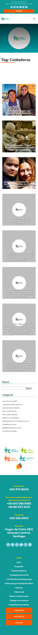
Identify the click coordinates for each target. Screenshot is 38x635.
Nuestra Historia (19, 570)
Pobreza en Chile (9, 424)
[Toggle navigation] (34, 19)
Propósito (19, 566)
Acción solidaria (9, 431)
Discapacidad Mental (11, 408)
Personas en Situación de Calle (15, 421)
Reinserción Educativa (11, 428)
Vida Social (19, 592)
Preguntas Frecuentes (19, 604)
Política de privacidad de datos (19, 583)
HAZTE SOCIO (19, 616)
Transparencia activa (19, 575)
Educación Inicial (9, 411)
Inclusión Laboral (10, 415)
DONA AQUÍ (19, 610)
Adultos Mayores (9, 401)
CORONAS (19, 623)
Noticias (19, 587)
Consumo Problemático (12, 405)
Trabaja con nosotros (19, 600)
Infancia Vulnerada (10, 418)
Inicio (19, 562)
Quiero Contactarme (19, 596)
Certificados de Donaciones (19, 579)
